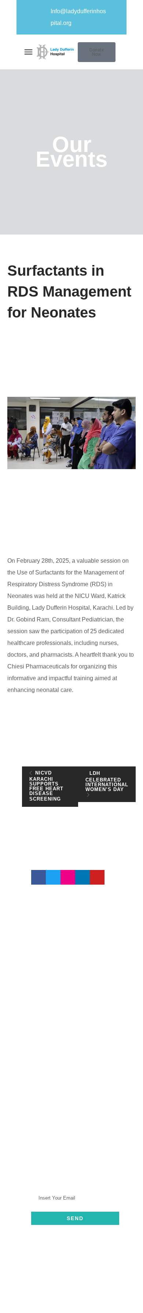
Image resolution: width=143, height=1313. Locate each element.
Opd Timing (61, 1132)
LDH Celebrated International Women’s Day (106, 781)
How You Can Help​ (71, 1121)
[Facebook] (38, 877)
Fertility (55, 1100)
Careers (56, 1079)
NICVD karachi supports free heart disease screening (46, 786)
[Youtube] (97, 877)
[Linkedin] (82, 877)
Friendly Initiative (68, 1110)
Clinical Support (67, 1089)
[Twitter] (53, 877)
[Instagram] (67, 877)
